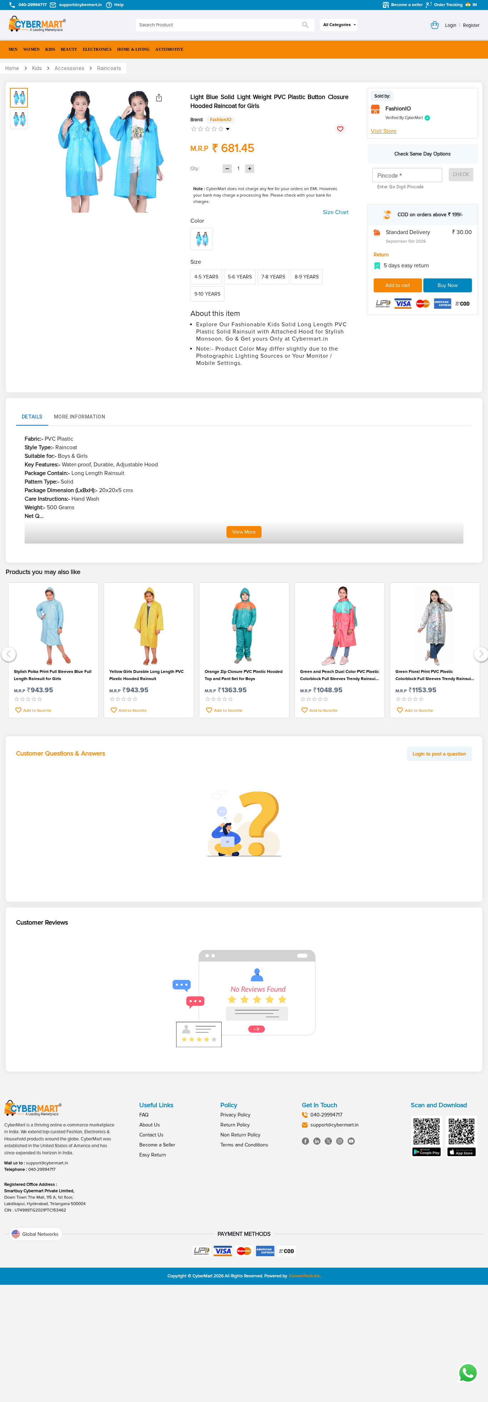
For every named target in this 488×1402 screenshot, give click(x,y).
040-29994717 (41, 1169)
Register (471, 25)
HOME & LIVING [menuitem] (133, 49)
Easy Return (152, 1155)
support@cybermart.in (47, 1163)
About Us (149, 1125)
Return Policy (235, 1125)
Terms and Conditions (244, 1145)
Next (480, 653)
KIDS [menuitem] (50, 49)
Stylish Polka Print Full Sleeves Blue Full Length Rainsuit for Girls (52, 675)
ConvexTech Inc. (305, 1276)
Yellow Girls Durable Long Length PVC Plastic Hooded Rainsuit (146, 675)
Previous (7, 653)
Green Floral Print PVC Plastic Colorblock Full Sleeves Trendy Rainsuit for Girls (433, 676)
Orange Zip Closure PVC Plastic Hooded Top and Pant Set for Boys (244, 675)
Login (450, 25)
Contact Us (151, 1135)
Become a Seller (157, 1145)
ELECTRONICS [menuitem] (97, 49)
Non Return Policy (240, 1135)
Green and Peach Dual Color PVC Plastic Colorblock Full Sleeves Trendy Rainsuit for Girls (339, 676)
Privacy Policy (235, 1115)
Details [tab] (32, 417)
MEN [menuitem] (13, 49)
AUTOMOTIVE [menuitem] (169, 49)
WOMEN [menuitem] (31, 49)
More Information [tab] (79, 417)
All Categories (337, 25)
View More (244, 532)
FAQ (144, 1115)
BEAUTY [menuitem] (69, 49)
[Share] (159, 97)
